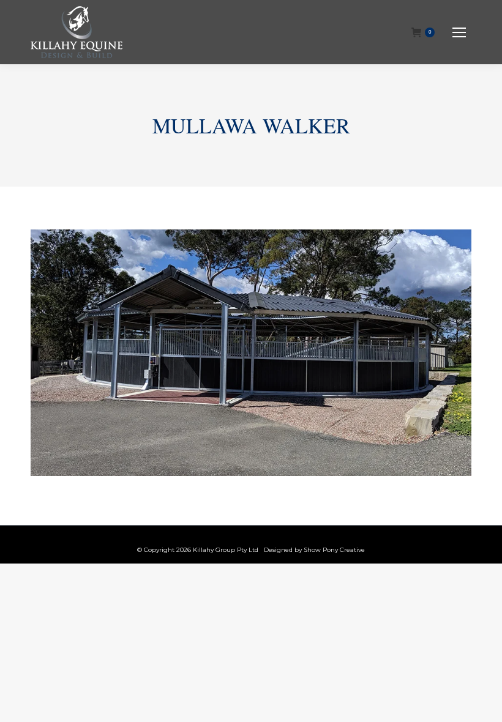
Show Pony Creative (334, 550)
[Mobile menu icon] (459, 32)
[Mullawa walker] (251, 352)
